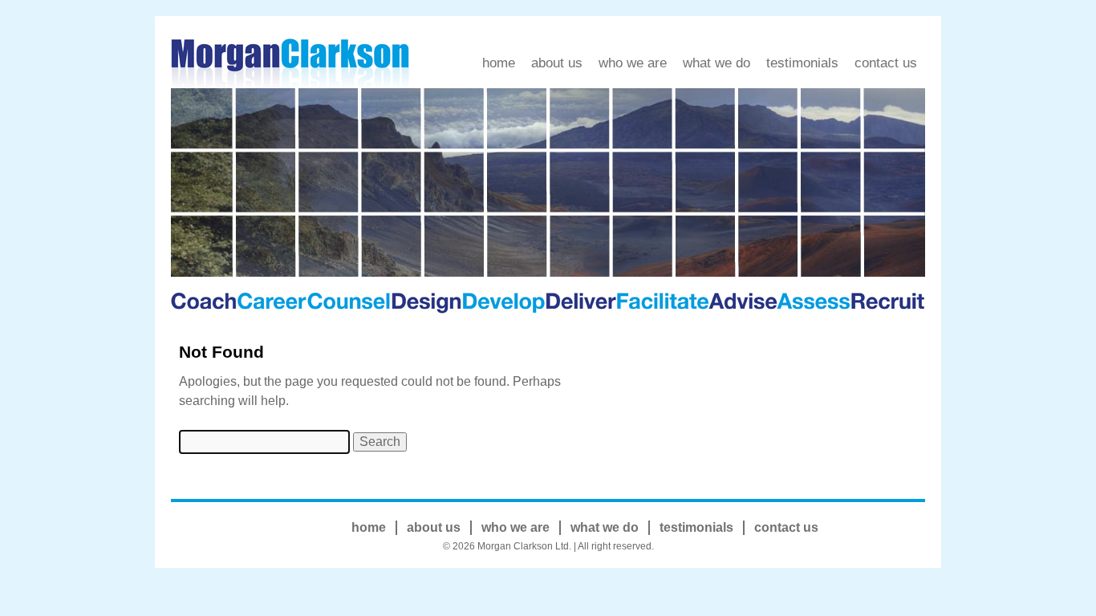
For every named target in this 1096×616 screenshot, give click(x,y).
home (498, 63)
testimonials (802, 63)
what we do (716, 63)
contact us (885, 63)
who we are (633, 63)
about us (557, 63)
